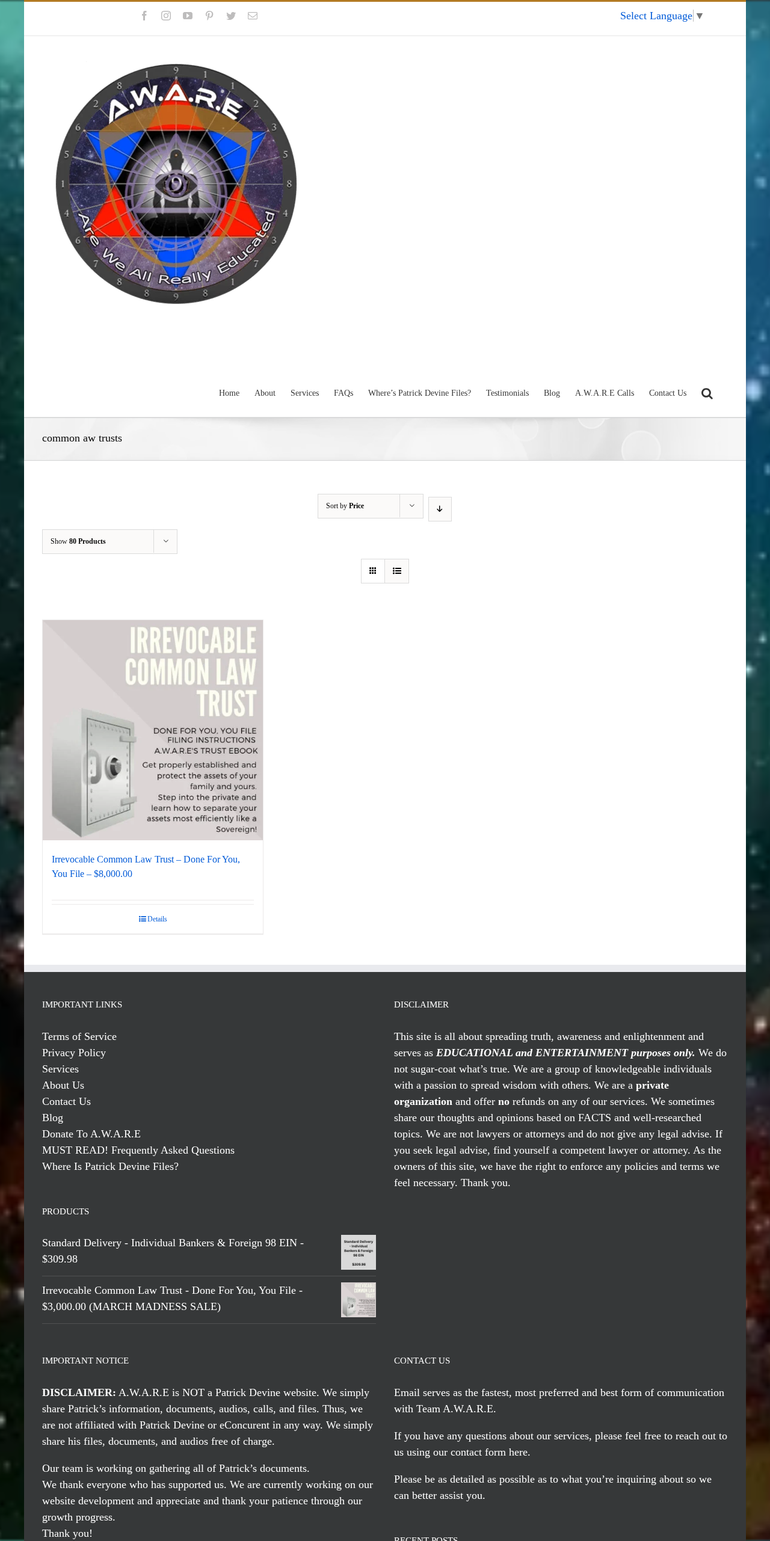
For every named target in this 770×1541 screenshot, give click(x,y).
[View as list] (396, 571)
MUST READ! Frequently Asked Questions (138, 1150)
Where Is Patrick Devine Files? (110, 1166)
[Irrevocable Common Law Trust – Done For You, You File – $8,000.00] (153, 730)
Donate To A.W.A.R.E (91, 1134)
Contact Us (66, 1101)
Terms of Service (79, 1036)
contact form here (489, 1452)
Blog (52, 1118)
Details (157, 919)
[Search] (707, 391)
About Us (63, 1085)
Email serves (422, 1392)
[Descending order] (440, 509)
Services (60, 1069)
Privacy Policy (74, 1053)
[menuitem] (585, 18)
